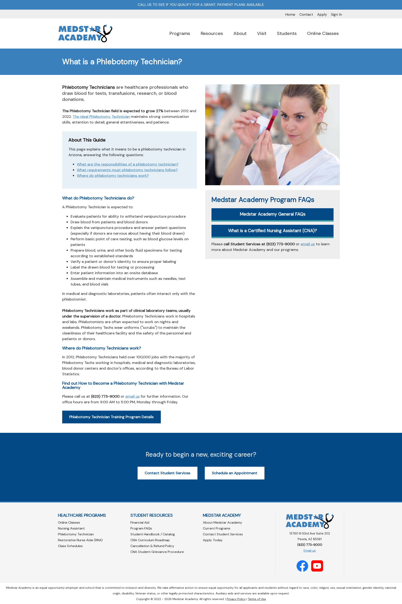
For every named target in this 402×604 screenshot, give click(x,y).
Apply (322, 14)
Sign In (336, 14)
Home (290, 14)
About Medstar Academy (222, 522)
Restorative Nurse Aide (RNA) (80, 540)
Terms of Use (257, 599)
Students (287, 33)
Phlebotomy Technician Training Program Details (111, 416)
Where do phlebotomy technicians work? (113, 175)
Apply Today (213, 540)
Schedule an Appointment (234, 472)
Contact (306, 14)
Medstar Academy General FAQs (272, 214)
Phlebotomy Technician (76, 534)
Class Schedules (70, 546)
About (240, 33)
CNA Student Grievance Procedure (157, 552)
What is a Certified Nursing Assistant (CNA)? (272, 231)
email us (132, 396)
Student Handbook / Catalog (152, 534)
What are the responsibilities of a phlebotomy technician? (127, 164)
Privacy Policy (236, 599)
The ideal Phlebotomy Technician (101, 116)
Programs (179, 33)
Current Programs (216, 528)
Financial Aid (139, 522)
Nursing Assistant (71, 528)
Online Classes (323, 33)
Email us (310, 550)
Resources (212, 33)
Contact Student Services (167, 472)
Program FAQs (141, 528)
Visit (262, 33)
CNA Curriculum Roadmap (150, 540)
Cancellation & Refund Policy (152, 546)
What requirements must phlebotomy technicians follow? (127, 169)
